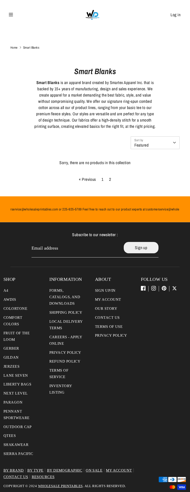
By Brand (13, 470)
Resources (43, 477)
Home (14, 47)
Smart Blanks (31, 47)
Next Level (15, 393)
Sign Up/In (105, 290)
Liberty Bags (17, 384)
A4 (5, 290)
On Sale (94, 470)
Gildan (11, 357)
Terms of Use (109, 327)
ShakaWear (15, 445)
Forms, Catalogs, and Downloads (64, 296)
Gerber (11, 348)
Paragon (12, 402)
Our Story (106, 308)
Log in (175, 15)
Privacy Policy (65, 352)
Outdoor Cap (17, 427)
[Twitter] (174, 288)
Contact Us (107, 318)
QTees (9, 436)
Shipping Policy (65, 312)
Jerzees (11, 366)
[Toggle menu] (11, 14)
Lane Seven (15, 375)
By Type (35, 470)
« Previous (87, 179)
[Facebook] (143, 288)
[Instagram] (153, 288)
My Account (108, 299)
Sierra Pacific (18, 454)
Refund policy (65, 361)
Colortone (15, 308)
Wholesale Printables (60, 486)
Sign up (141, 248)
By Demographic (64, 470)
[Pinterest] (164, 288)
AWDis (9, 299)
